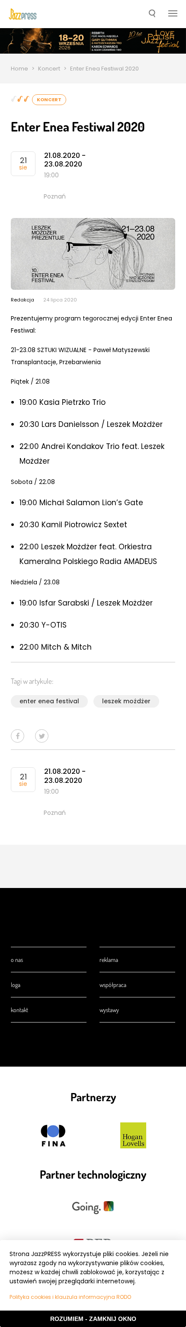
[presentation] (23, 13)
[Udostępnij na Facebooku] (17, 736)
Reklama (108, 959)
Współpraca (112, 984)
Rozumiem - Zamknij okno (93, 1318)
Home (19, 68)
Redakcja (22, 299)
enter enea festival (49, 701)
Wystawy (109, 1009)
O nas (17, 959)
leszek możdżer (126, 701)
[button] (152, 14)
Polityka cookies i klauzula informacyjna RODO (70, 1297)
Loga (15, 984)
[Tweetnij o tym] (41, 736)
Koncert (49, 68)
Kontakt (19, 1009)
